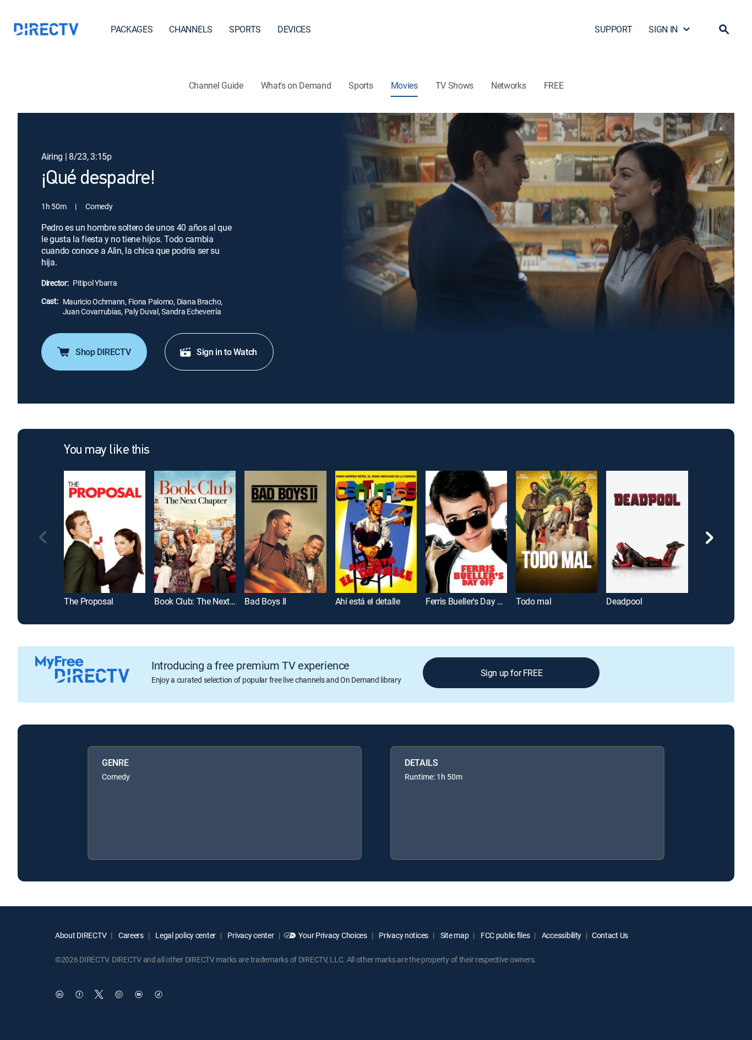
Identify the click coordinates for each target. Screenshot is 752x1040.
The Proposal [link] (88, 601)
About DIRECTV (80, 935)
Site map (453, 935)
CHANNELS (190, 29)
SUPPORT (613, 29)
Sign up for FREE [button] (512, 673)
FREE (554, 85)
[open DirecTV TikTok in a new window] (158, 994)
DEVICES (294, 29)
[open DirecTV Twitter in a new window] (99, 994)
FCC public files (504, 935)
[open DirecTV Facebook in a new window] (79, 994)
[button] (724, 29)
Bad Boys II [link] (265, 601)
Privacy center (250, 935)
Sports (360, 85)
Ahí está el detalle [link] (367, 601)
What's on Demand (296, 85)
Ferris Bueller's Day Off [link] (467, 601)
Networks (508, 85)
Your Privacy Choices (332, 935)
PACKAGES (131, 29)
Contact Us (610, 935)
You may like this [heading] (107, 450)
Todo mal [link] (533, 601)
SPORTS (245, 29)
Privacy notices (403, 935)
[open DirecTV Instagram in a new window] (119, 994)
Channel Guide (216, 85)
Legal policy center (185, 935)
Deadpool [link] (624, 601)
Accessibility (560, 935)
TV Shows (454, 85)
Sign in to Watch (227, 352)
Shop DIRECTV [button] (102, 352)
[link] (104, 531)
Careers (130, 935)
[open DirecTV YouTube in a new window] (138, 994)
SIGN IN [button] (663, 29)
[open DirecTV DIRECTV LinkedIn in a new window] (59, 994)
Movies (404, 85)
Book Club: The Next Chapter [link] (207, 601)
